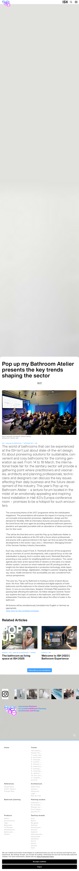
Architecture (36, 784)
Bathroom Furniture (11, 832)
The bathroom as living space (37, 750)
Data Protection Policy (45, 857)
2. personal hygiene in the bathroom (37, 757)
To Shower (8, 827)
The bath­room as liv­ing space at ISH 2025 (16, 657)
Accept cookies (39, 861)
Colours (34, 789)
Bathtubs (8, 825)
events (4, 652)
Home (6, 747)
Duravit (34, 830)
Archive (34, 780)
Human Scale (36, 753)
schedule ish (28, 443)
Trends (34, 747)
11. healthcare (37, 778)
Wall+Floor (35, 787)
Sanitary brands (38, 815)
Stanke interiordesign (37, 807)
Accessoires (9, 820)
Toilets (7, 834)
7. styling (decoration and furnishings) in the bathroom (37, 768)
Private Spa (9, 791)
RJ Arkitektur (37, 805)
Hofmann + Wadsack (37, 802)
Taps (6, 823)
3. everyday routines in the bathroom (37, 759)
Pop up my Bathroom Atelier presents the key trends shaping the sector (38, 369)
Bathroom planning (12, 799)
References (9, 784)
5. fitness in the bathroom (37, 764)
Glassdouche (36, 834)
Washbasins (9, 830)
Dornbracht (36, 827)
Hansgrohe (35, 836)
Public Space (9, 789)
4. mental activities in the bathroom (37, 762)
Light (33, 793)
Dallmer (34, 825)
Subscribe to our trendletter (39, 670)
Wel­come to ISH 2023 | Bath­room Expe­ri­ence (56, 657)
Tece (33, 848)
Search (71, 2)
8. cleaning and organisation (37, 771)
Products (8, 815)
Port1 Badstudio (37, 809)
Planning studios (38, 799)
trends (33, 652)
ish (3, 443)
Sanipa (34, 845)
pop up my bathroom (14, 443)
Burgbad (34, 823)
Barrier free (36, 796)
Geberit (34, 832)
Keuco (33, 843)
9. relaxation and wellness (37, 773)
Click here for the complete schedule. (22, 610)
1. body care (36, 755)
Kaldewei (35, 839)
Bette (33, 820)
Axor (33, 818)
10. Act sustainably (37, 775)
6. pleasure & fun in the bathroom (37, 766)
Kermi (33, 841)
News (6, 818)
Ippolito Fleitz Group (37, 811)
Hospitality (9, 787)
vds (36, 443)
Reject (39, 867)
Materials (35, 791)
